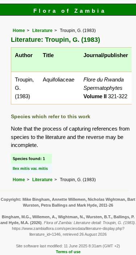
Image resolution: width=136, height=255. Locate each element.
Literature (42, 30)
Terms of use (68, 252)
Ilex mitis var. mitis (30, 168)
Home (19, 30)
